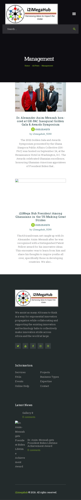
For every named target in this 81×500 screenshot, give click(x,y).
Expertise (46, 381)
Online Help (22, 386)
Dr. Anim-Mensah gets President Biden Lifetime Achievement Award (42, 443)
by (41, 133)
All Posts (35, 65)
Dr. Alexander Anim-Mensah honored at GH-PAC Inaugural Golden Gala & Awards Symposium (40, 121)
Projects (45, 372)
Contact (44, 386)
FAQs (18, 376)
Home (27, 65)
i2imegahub (21, 492)
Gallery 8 (27, 412)
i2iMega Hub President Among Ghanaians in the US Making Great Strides (40, 217)
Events (19, 381)
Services (20, 372)
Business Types (49, 376)
